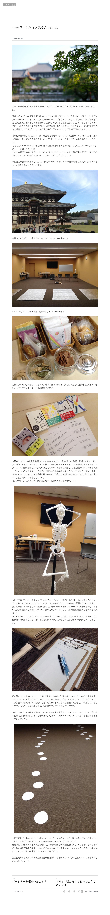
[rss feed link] (82, 891)
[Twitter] (69, 891)
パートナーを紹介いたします (29, 881)
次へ (57, 878)
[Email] (79, 891)
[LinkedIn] (74, 891)
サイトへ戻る (10, 5)
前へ (15, 878)
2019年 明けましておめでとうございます (76, 883)
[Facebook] (64, 891)
